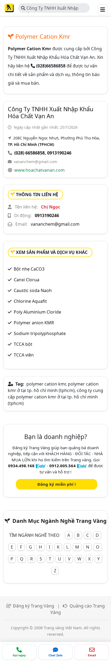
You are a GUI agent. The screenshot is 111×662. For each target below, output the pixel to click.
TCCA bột (23, 344)
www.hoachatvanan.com (39, 170)
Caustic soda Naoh (33, 290)
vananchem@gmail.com (35, 161)
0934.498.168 (21, 465)
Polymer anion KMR (34, 323)
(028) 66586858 (29, 153)
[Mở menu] (102, 9)
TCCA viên (24, 355)
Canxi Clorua (26, 280)
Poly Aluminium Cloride (37, 312)
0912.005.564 (62, 465)
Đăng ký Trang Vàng (33, 606)
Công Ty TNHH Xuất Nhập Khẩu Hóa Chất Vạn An (49, 9)
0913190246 (59, 153)
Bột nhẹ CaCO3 (29, 269)
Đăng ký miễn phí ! (56, 484)
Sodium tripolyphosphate (40, 333)
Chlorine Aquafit (30, 301)
